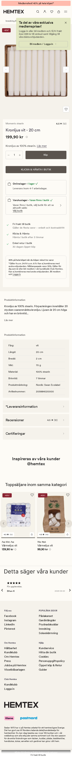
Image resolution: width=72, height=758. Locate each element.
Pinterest (9, 628)
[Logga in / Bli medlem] (44, 11)
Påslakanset (46, 616)
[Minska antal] (8, 155)
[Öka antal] (19, 155)
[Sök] (37, 11)
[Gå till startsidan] (13, 11)
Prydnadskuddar (48, 624)
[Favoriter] (51, 11)
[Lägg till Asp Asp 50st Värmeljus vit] (32, 534)
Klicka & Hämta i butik (36, 169)
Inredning (44, 628)
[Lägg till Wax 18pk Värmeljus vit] (67, 534)
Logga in (17, 274)
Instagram (10, 620)
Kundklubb (10, 652)
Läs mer (42, 146)
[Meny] (65, 11)
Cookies (44, 656)
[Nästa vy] (66, 69)
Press (7, 661)
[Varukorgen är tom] (58, 11)
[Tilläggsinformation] (26, 137)
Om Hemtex (11, 656)
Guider (43, 669)
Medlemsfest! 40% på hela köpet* (36, 3)
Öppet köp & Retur (50, 665)
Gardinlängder (47, 620)
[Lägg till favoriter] (66, 109)
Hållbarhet (10, 648)
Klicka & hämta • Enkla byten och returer (36, 752)
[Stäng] (66, 23)
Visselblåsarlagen (14, 669)
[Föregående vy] (6, 69)
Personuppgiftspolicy (52, 661)
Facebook (10, 616)
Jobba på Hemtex (15, 665)
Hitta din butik (47, 652)
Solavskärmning (48, 633)
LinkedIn (9, 624)
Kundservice (46, 648)
